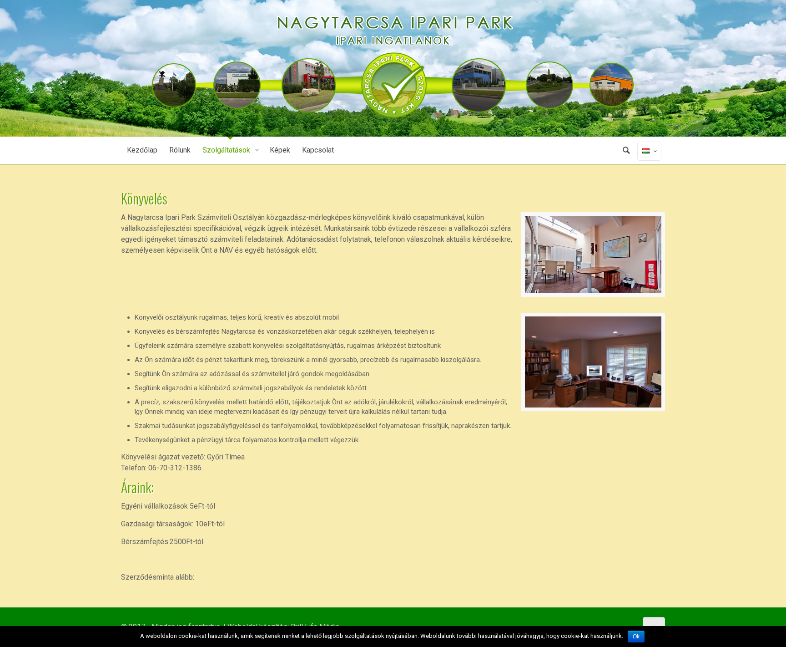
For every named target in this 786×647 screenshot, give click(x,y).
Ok (636, 636)
